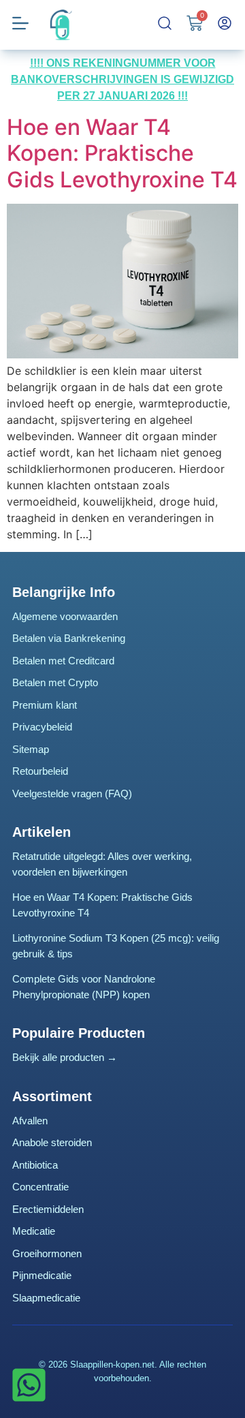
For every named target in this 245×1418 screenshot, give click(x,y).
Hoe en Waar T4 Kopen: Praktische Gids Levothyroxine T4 (122, 153)
